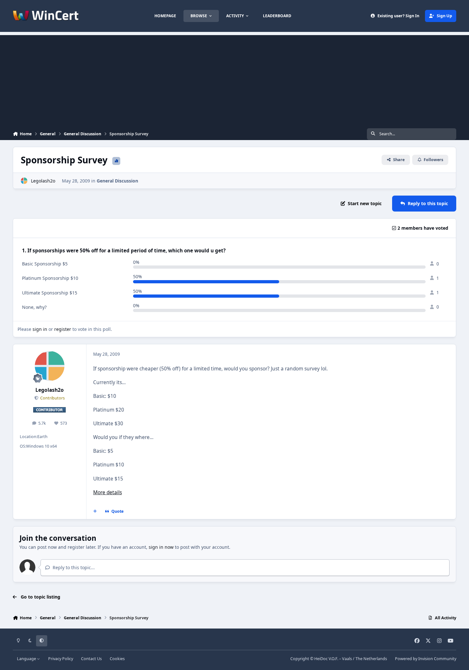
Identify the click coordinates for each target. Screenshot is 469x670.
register (62, 329)
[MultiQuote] (95, 511)
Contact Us (91, 658)
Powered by (425, 658)
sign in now (161, 547)
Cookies (117, 658)
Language (27, 658)
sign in (40, 329)
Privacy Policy (60, 658)
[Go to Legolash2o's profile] (24, 180)
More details (107, 492)
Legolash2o (43, 181)
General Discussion (117, 181)
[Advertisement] (234, 79)
